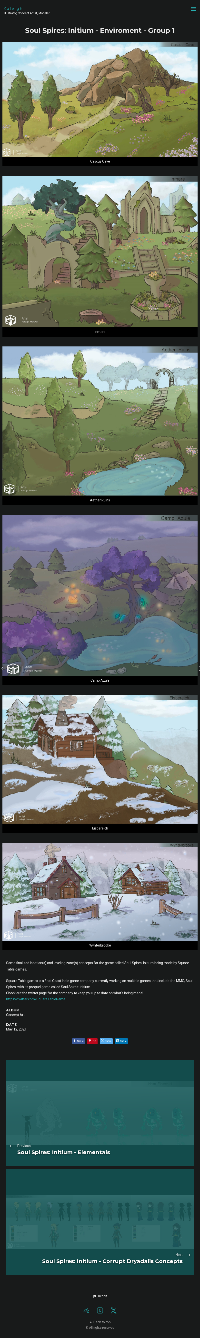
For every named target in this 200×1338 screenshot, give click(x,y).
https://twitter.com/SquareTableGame (35, 999)
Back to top (102, 1322)
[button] (100, 1296)
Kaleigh (13, 8)
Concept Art (15, 1015)
